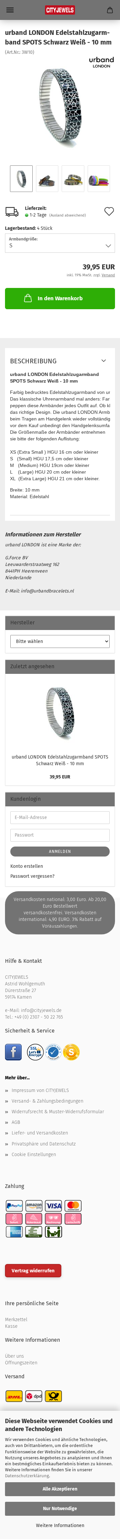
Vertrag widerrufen (33, 1271)
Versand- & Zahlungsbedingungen (47, 1101)
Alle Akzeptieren (60, 1489)
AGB (16, 1122)
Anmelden (60, 851)
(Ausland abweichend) (67, 215)
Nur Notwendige (60, 1508)
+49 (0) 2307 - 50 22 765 (38, 1017)
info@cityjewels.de (41, 1010)
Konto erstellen (26, 866)
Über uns (14, 1356)
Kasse (11, 1326)
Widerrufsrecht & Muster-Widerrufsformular (58, 1112)
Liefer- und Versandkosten (40, 1133)
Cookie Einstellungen (34, 1154)
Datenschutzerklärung (27, 1475)
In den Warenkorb (60, 298)
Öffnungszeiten (21, 1363)
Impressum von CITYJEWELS (40, 1090)
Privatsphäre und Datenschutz (44, 1144)
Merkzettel (16, 1319)
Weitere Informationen (60, 1525)
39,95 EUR (60, 777)
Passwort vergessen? (32, 876)
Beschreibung (33, 361)
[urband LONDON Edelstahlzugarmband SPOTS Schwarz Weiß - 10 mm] (60, 105)
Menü (10, 10)
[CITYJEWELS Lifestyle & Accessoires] (60, 10)
